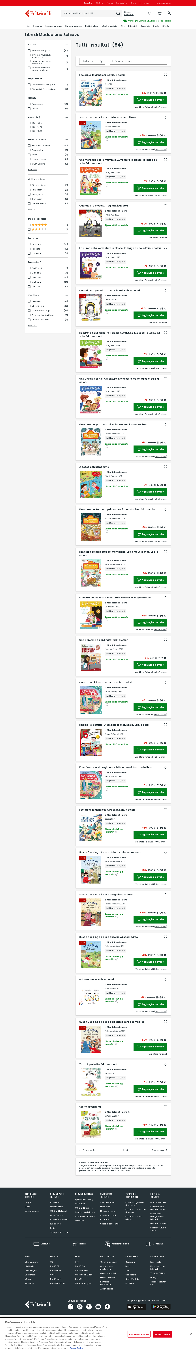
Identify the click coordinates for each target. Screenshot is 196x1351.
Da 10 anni (37, 268)
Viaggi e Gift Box (158, 1273)
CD (51, 1262)
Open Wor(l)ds (132, 1279)
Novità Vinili (55, 1279)
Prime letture (38, 190)
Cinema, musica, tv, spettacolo (41, 56)
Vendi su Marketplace (85, 1212)
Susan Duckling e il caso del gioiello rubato (106, 894)
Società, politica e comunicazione (41, 69)
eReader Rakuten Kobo (158, 1283)
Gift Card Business (84, 1208)
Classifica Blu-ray (83, 1274)
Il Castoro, (109, 1116)
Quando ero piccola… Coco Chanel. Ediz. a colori (109, 290)
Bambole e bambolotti (105, 1283)
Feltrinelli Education (159, 1223)
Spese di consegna (109, 1223)
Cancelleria (130, 1274)
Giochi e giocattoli (108, 1262)
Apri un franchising (84, 1199)
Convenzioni (144, 3)
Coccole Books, (111, 649)
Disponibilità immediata (44, 89)
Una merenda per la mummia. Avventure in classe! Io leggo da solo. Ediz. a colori (118, 161)
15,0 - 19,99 (37, 131)
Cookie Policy (76, 1347)
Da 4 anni (36, 277)
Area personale (107, 1202)
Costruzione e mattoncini (106, 1267)
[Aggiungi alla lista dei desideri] (165, 75)
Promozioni (37, 104)
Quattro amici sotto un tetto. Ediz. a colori (105, 682)
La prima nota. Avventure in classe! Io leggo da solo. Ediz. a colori (120, 248)
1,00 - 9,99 (37, 123)
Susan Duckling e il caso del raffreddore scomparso (112, 1022)
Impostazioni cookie (139, 1334)
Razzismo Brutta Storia (158, 1229)
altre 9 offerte (160, 799)
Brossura (36, 244)
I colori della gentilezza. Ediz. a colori (102, 75)
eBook (28, 1279)
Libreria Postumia (40, 320)
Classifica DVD (82, 1270)
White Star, (109, 215)
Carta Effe (54, 1202)
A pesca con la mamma (94, 467)
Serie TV (78, 1279)
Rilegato (36, 249)
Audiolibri (29, 1283)
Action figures (106, 1289)
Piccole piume (39, 185)
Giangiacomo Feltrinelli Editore (157, 1208)
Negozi (110, 3)
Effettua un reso (107, 1211)
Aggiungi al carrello (152, 99)
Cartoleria (130, 1262)
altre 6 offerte (160, 107)
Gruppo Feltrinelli (158, 1202)
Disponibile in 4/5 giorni (43, 84)
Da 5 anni (36, 282)
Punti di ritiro (121, 3)
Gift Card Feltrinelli (58, 1211)
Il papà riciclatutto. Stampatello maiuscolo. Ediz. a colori (114, 725)
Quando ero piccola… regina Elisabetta (103, 205)
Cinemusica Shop (41, 310)
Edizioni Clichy (39, 159)
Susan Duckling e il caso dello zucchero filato (107, 117)
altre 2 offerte (160, 195)
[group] (134, 21)
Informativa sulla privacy (133, 1218)
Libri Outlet (29, 1266)
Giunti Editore (38, 164)
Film (77, 1262)
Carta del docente (58, 1219)
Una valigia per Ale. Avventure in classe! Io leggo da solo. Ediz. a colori (119, 380)
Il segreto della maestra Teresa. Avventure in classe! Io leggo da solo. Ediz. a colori (119, 334)
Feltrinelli (36, 301)
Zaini (127, 1270)
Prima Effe (79, 1220)
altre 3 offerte (160, 280)
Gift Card (99, 3)
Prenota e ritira (56, 1206)
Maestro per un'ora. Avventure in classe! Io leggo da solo (115, 597)
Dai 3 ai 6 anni (39, 203)
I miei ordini (105, 1206)
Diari (127, 1266)
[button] (118, 13)
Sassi (34, 155)
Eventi (133, 3)
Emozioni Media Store (43, 315)
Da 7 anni (36, 286)
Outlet (35, 108)
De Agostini (37, 150)
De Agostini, (110, 172)
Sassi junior (37, 194)
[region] (98, 1334)
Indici (52, 1228)
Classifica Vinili (57, 1283)
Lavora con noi (32, 1211)
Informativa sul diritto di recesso (135, 1210)
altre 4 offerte (160, 714)
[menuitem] (28, 26)
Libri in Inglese (31, 1270)
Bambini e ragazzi (41, 50)
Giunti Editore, (111, 476)
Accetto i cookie (162, 1334)
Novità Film (80, 1266)
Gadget (154, 1277)
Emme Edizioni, (111, 734)
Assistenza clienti (164, 3)
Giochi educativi (108, 1273)
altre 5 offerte (160, 587)
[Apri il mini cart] (159, 13)
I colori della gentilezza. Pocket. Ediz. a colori (107, 809)
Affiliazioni (80, 1203)
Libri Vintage (30, 1274)
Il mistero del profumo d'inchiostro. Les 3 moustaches (113, 424)
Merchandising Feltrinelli (157, 1267)
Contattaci (105, 1219)
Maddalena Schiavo (117, 80)
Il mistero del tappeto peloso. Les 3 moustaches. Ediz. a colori (117, 509)
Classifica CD (56, 1270)
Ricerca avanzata (129, 13)
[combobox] (92, 13)
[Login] (169, 13)
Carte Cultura (56, 1215)
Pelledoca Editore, (113, 126)
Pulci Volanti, (110, 988)
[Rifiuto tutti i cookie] (191, 1333)
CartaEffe (88, 3)
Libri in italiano (31, 1262)
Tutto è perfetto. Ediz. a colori (98, 1064)
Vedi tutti (32, 169)
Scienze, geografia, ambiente (41, 62)
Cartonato (37, 253)
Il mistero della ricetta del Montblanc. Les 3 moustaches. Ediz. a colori (118, 553)
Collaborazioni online (85, 1216)
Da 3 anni (36, 273)
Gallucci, (108, 1073)
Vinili (52, 1274)
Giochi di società (108, 1277)
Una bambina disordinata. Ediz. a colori (103, 640)
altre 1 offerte (160, 149)
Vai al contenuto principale (38, 3)
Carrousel (37, 199)
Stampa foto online (59, 1232)
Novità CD (54, 1266)
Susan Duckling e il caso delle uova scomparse (108, 937)
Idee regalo (155, 1262)
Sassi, (107, 84)
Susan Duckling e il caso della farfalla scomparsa (110, 852)
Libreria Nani (38, 306)
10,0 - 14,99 (37, 127)
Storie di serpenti (90, 1106)
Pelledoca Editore (41, 145)
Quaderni (129, 1283)
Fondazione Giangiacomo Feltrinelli (157, 1216)
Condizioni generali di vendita (134, 1203)
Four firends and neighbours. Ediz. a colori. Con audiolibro (115, 767)
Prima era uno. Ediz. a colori (96, 979)
